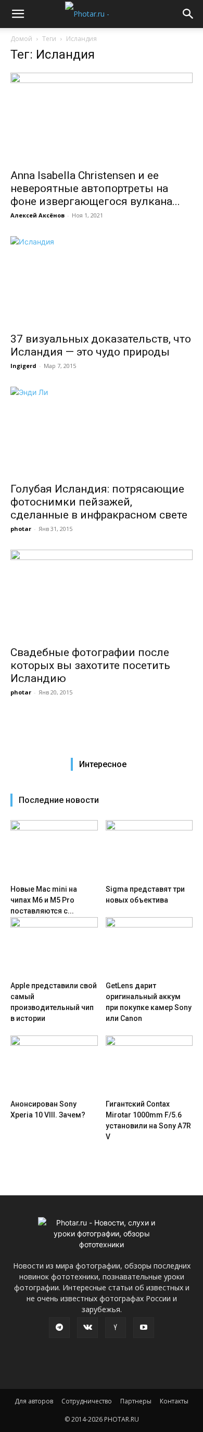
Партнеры (135, 1401)
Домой (21, 38)
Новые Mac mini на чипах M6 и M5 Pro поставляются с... (43, 900)
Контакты (174, 1401)
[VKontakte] (87, 1327)
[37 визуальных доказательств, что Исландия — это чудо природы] (101, 281)
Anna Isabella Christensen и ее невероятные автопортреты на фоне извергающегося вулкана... (95, 188)
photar (20, 529)
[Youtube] (143, 1327)
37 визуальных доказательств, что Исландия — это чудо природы (100, 345)
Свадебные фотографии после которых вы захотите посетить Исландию (90, 665)
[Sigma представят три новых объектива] (149, 850)
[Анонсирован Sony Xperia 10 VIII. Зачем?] (54, 1065)
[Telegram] (59, 1327)
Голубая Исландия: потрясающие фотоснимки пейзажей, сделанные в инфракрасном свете (98, 502)
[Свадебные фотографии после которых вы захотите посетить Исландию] (101, 594)
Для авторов (34, 1401)
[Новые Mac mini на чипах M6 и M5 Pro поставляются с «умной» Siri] (54, 850)
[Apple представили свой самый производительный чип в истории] (54, 947)
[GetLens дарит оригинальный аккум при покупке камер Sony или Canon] (149, 947)
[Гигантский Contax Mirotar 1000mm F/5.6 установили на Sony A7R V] (149, 1065)
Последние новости (59, 800)
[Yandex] (115, 1327)
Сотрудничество (86, 1401)
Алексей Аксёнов (37, 215)
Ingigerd (23, 366)
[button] (17, 14)
